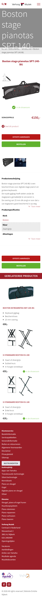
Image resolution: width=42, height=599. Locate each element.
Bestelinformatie (9, 434)
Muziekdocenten (9, 559)
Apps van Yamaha (9, 470)
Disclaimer (6, 451)
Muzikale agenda (9, 556)
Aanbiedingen (7, 549)
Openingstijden (8, 541)
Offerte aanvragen (21, 137)
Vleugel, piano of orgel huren (14, 502)
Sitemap (5, 457)
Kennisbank (7, 480)
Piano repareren (8, 512)
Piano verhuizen (8, 516)
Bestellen (21, 144)
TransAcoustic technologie (13, 474)
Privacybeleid (7, 454)
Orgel (4, 487)
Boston (6, 219)
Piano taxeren (7, 519)
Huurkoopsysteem (9, 506)
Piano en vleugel (9, 484)
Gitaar (4, 494)
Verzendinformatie (9, 440)
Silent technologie (9, 477)
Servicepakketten (9, 437)
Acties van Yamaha (9, 553)
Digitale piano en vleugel (12, 490)
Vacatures (6, 546)
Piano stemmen (8, 509)
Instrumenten (11, 463)
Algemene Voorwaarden (12, 447)
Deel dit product (12, 126)
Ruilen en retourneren (11, 444)
